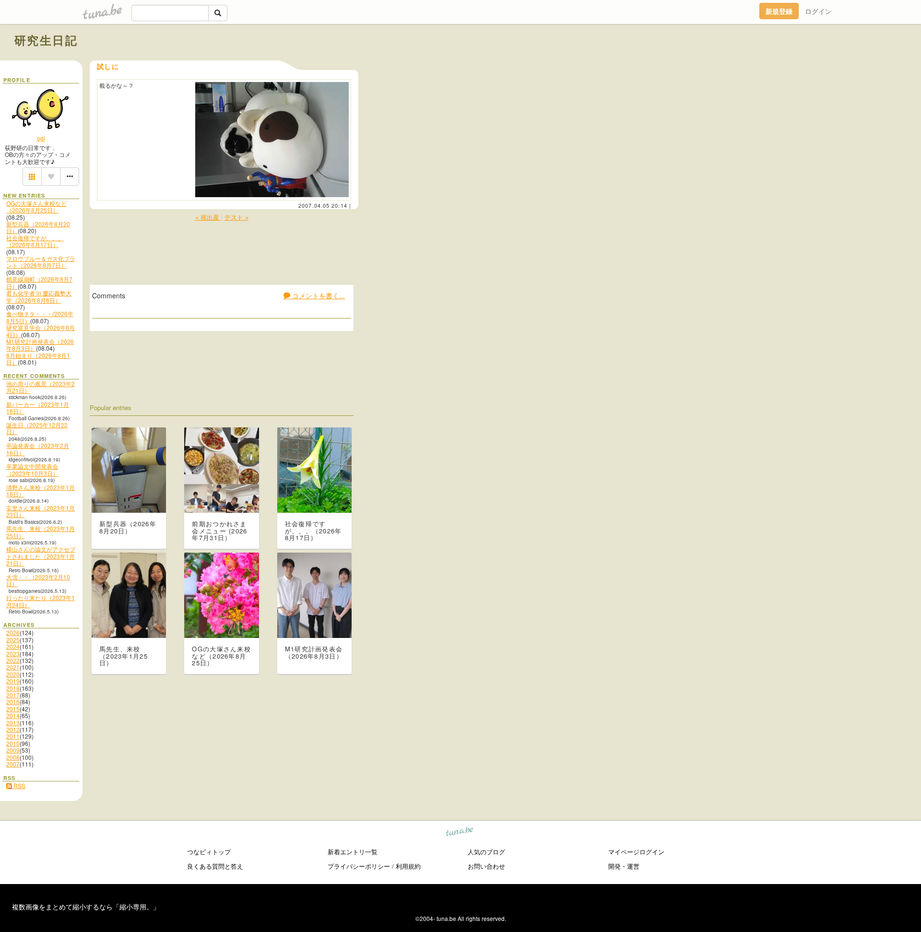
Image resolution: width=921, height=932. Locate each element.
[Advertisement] (797, 61)
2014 (13, 715)
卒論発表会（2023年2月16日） (37, 448)
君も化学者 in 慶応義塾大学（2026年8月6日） (38, 296)
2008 (13, 757)
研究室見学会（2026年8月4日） (40, 330)
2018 (13, 688)
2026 (13, 632)
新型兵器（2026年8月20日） (38, 227)
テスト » (236, 217)
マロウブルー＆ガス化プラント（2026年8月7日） (40, 261)
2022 (13, 660)
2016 (13, 701)
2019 (13, 681)
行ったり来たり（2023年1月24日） (40, 600)
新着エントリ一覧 (353, 851)
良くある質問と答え (215, 866)
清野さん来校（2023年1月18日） (40, 490)
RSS (18, 785)
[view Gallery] (32, 176)
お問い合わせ (486, 866)
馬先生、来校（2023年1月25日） (40, 531)
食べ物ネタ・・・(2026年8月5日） (39, 316)
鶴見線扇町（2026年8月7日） (39, 282)
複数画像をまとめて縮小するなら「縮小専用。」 (86, 906)
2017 (13, 695)
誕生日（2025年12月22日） (37, 428)
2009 (13, 750)
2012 (13, 729)
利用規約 (408, 866)
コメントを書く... (317, 295)
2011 (13, 736)
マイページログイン (636, 851)
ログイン (818, 11)
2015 (13, 709)
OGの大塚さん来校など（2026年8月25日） (36, 206)
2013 (13, 723)
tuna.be (459, 833)
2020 (13, 674)
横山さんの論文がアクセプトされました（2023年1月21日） (40, 556)
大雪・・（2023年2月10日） (38, 580)
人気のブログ (486, 851)
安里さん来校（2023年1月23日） (40, 511)
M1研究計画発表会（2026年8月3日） (40, 344)
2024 (13, 646)
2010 (13, 743)
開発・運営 (623, 866)
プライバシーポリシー (359, 866)
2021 (13, 667)
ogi (41, 138)
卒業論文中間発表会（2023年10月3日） (32, 469)
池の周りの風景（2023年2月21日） (40, 386)
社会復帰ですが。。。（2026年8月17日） (35, 241)
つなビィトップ (209, 851)
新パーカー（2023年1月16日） (37, 407)
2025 (13, 640)
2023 (13, 653)
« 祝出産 (208, 217)
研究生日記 (46, 40)
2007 (13, 764)
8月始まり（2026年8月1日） (38, 358)
